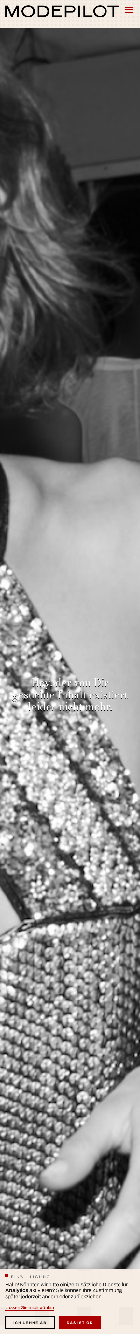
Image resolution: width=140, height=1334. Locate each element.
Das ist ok (80, 1323)
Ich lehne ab (30, 1323)
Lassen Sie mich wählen (29, 1307)
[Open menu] (129, 10)
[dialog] (70, 1301)
